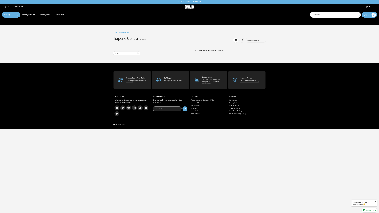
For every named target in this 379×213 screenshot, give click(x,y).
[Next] (222, 2)
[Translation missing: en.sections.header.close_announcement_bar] (377, 2)
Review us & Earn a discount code (249, 82)
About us (194, 108)
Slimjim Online (121, 124)
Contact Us (233, 100)
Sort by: (249, 40)
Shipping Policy (234, 105)
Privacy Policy (233, 103)
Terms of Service (234, 108)
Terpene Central (124, 32)
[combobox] (126, 53)
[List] (241, 40)
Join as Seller (195, 105)
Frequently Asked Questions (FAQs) (202, 100)
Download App (196, 103)
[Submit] (184, 108)
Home (115, 32)
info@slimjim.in (7, 7)
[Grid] (235, 40)
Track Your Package (235, 111)
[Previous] (157, 2)
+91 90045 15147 (18, 7)
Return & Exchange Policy (237, 114)
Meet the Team (196, 111)
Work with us (195, 114)
